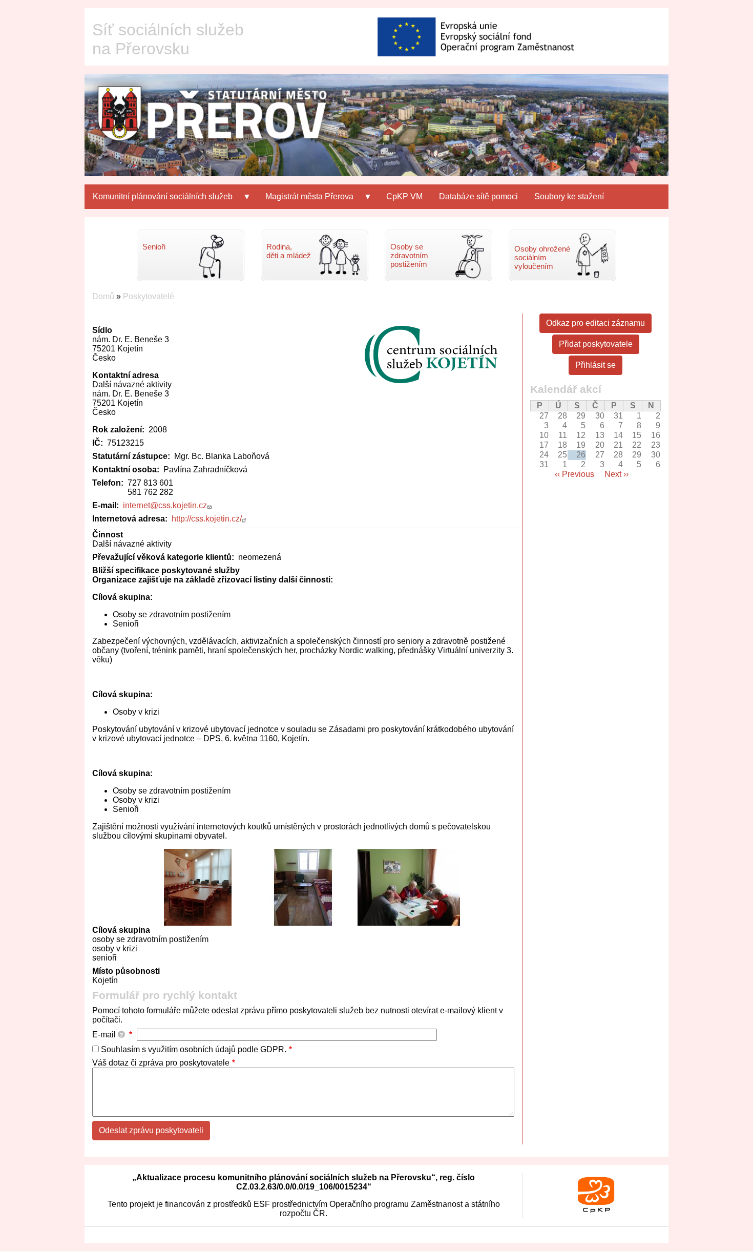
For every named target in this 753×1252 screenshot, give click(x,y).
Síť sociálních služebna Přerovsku (168, 39)
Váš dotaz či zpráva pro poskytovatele (160, 1062)
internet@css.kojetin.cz (165, 505)
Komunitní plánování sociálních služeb (159, 200)
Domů (103, 296)
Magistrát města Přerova (305, 200)
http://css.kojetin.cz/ (207, 518)
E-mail (107, 1034)
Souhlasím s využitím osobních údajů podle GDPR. (193, 1049)
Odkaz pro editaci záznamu (595, 323)
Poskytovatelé (148, 296)
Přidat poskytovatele (596, 344)
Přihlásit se (595, 365)
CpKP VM (404, 196)
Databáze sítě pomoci (478, 196)
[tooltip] (121, 1034)
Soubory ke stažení (569, 196)
